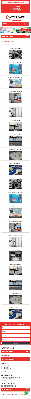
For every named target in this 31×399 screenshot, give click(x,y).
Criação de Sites (19, 394)
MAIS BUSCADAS (7, 390)
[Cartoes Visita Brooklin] (15, 270)
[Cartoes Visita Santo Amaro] (15, 299)
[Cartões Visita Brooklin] (15, 285)
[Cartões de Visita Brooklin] (15, 184)
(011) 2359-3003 (15, 6)
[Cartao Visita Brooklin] (15, 126)
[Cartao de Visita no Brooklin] (15, 97)
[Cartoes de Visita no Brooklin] (15, 227)
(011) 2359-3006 (15, 8)
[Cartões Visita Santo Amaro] (15, 313)
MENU (5, 24)
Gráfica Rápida (7, 44)
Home (2, 44)
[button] (2, 30)
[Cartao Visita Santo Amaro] (15, 155)
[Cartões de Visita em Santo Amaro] (15, 213)
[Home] (15, 17)
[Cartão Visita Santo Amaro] (15, 169)
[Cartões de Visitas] (15, 256)
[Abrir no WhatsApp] (20, 10)
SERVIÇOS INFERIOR (9, 359)
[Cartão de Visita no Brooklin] (15, 112)
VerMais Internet (10, 394)
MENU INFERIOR (7, 351)
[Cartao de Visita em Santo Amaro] (15, 68)
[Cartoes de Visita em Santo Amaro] (15, 198)
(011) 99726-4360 (14, 10)
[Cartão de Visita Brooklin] (15, 54)
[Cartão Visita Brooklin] (15, 140)
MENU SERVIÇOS (7, 37)
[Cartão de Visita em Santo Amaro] (15, 83)
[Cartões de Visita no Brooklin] (15, 241)
